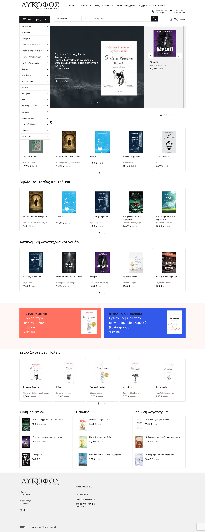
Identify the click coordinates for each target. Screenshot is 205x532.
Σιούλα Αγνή (75, 163)
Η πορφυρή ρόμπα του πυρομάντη (48, 419)
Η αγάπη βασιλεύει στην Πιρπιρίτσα (105, 454)
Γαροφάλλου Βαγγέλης (132, 223)
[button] (171, 19)
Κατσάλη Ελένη (29, 162)
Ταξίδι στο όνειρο (31, 156)
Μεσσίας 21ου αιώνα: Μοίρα (69, 276)
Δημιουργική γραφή (126, 5)
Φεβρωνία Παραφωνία (99, 419)
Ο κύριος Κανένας (31, 387)
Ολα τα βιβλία (85, 5)
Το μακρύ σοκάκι (97, 387)
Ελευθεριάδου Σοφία (131, 393)
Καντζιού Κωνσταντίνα (165, 393)
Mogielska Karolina (46, 393)
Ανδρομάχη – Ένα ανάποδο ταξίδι (161, 454)
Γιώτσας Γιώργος (62, 163)
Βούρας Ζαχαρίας (163, 162)
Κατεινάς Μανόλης (63, 393)
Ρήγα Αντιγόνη (128, 162)
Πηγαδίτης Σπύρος (163, 283)
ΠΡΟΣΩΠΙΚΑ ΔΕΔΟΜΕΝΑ (85, 499)
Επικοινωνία (159, 5)
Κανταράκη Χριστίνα (164, 223)
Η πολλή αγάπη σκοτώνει (157, 419)
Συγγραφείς (144, 5)
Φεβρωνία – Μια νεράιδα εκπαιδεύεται (163, 437)
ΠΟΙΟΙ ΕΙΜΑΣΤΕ (82, 495)
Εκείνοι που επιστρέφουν (68, 156)
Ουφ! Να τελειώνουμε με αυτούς (47, 437)
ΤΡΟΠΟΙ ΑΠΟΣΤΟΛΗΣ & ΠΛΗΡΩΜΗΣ (85, 505)
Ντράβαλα (37, 454)
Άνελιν (93, 156)
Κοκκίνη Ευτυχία (129, 283)
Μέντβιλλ (127, 387)
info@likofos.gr (25, 501)
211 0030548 (24, 504)
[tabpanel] (96, 68)
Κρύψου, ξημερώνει (132, 156)
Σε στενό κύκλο (130, 276)
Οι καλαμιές (161, 387)
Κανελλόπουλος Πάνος (159, 65)
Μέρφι (59, 387)
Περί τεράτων (162, 156)
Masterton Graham (30, 393)
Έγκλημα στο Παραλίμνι (167, 276)
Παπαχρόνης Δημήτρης (65, 283)
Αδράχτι (154, 62)
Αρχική (72, 5)
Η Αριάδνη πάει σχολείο (100, 437)
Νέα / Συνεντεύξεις (104, 5)
